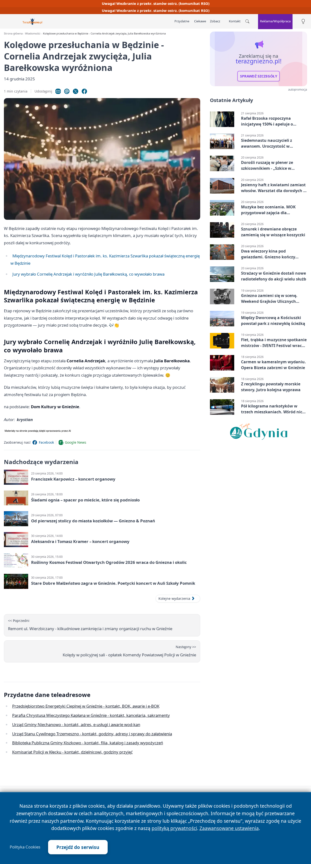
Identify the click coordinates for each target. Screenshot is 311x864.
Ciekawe (200, 21)
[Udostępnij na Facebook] (84, 91)
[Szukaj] (247, 21)
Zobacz (215, 21)
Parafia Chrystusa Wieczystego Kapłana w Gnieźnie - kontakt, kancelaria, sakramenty (91, 715)
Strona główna (13, 33)
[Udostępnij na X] (75, 91)
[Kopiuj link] (58, 91)
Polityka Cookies (25, 847)
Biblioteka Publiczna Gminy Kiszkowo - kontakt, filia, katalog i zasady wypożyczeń (87, 742)
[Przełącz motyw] (303, 21)
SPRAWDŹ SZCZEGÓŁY (258, 76)
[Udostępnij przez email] (67, 91)
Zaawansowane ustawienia (229, 828)
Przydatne (181, 21)
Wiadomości (32, 33)
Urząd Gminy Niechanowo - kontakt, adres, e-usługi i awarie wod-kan (76, 724)
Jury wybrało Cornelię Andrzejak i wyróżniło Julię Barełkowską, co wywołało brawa (88, 274)
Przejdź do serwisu (77, 847)
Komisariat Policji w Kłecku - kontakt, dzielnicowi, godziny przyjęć (72, 752)
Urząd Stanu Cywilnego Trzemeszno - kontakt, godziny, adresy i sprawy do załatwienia (92, 734)
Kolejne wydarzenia (174, 598)
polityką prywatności (174, 828)
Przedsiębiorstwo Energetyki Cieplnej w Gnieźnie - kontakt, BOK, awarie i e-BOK (85, 706)
